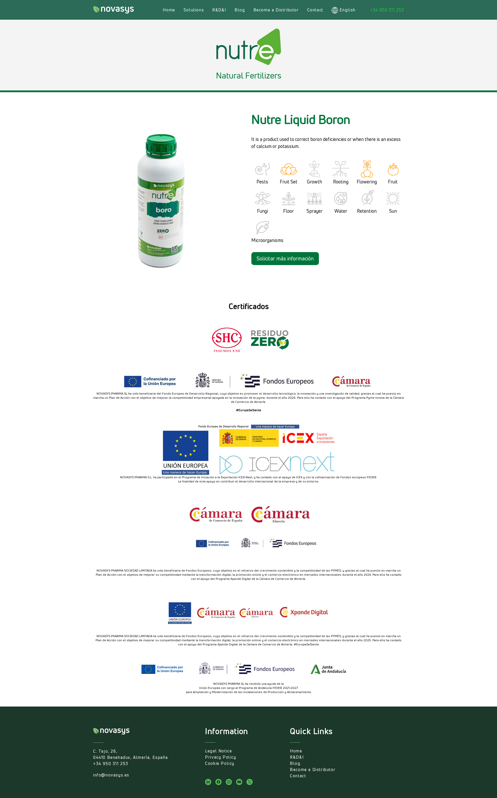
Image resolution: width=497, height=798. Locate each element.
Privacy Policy (220, 757)
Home (169, 10)
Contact (315, 10)
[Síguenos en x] (249, 782)
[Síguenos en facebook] (218, 782)
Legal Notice (218, 751)
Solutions (194, 10)
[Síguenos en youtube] (239, 782)
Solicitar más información (285, 258)
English (348, 10)
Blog (240, 10)
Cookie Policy (220, 763)
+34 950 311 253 (387, 10)
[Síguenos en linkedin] (208, 782)
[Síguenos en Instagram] (229, 782)
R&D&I (219, 10)
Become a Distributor (276, 10)
